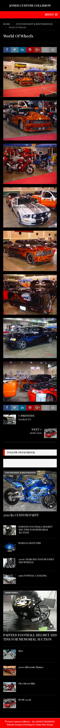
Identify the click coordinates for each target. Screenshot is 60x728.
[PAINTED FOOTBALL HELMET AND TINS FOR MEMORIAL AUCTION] (9, 530)
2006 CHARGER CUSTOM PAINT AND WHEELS (36, 561)
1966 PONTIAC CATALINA (32, 575)
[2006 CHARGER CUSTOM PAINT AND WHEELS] (9, 563)
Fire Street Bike (26, 683)
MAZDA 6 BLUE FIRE (29, 543)
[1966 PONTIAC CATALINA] (9, 579)
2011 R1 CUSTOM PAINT (21, 515)
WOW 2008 (24, 699)
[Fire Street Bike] (9, 687)
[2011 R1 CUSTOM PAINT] (30, 491)
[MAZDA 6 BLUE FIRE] (9, 546)
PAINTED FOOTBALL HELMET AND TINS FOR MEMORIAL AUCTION (35, 529)
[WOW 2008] (9, 703)
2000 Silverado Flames (30, 667)
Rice (20, 650)
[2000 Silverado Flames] (9, 671)
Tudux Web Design (44, 724)
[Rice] (9, 654)
